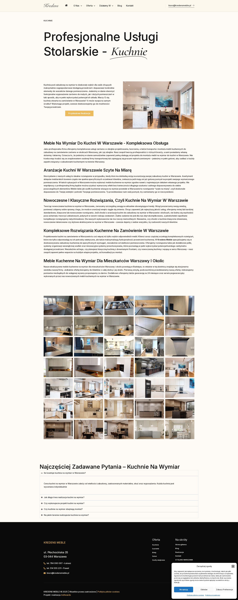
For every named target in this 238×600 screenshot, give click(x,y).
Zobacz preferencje (224, 589)
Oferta (89, 5)
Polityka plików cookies (195, 595)
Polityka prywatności (212, 595)
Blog (120, 5)
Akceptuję (183, 589)
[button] (233, 566)
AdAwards (66, 595)
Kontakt (129, 5)
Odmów (204, 589)
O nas (76, 5)
